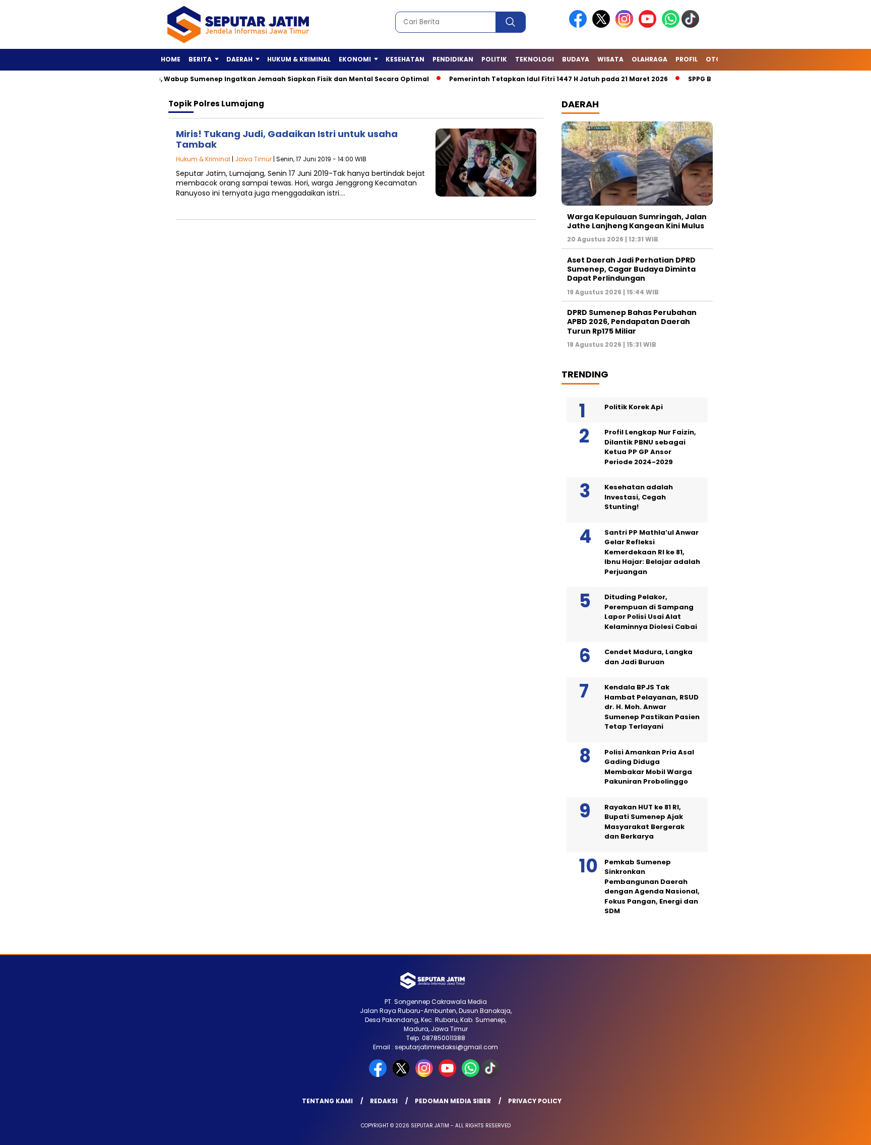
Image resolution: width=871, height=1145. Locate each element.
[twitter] (602, 25)
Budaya (575, 59)
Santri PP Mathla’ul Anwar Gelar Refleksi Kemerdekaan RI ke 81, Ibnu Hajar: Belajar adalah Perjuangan (652, 552)
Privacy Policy (535, 1101)
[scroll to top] (836, 1129)
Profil (686, 59)
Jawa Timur (253, 159)
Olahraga (649, 59)
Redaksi (384, 1101)
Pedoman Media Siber (453, 1101)
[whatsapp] (670, 25)
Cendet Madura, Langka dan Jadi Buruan (648, 657)
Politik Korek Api (633, 407)
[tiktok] (692, 25)
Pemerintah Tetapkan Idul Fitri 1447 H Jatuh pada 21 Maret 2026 (532, 79)
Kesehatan (405, 59)
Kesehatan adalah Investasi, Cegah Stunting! (638, 497)
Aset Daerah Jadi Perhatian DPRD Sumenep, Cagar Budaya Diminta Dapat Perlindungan (631, 269)
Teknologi (534, 59)
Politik (494, 59)
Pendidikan (452, 59)
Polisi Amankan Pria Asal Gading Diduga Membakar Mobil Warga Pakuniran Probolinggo (649, 767)
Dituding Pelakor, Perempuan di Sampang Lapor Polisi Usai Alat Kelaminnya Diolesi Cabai (650, 611)
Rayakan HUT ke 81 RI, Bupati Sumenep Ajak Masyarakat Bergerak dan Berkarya (644, 822)
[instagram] (626, 25)
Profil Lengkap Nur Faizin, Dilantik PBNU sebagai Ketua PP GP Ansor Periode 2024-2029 (650, 447)
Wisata (610, 59)
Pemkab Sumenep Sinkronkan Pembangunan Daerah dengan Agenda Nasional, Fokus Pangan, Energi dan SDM (652, 886)
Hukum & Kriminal (299, 59)
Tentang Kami (327, 1101)
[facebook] (579, 25)
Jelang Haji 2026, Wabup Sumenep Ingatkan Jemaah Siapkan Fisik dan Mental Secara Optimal (241, 79)
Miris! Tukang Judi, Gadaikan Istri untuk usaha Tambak (287, 139)
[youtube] (649, 25)
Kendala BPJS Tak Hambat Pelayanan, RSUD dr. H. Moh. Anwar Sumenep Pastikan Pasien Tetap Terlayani (652, 706)
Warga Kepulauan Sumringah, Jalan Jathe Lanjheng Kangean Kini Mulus (637, 221)
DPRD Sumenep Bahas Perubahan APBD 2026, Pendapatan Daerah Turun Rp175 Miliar (632, 321)
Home (170, 59)
